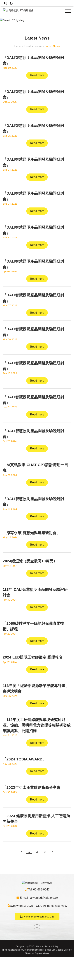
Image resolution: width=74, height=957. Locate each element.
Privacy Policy (51, 946)
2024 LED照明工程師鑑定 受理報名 (33, 657)
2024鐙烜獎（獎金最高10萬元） (30, 561)
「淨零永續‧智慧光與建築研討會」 (31, 533)
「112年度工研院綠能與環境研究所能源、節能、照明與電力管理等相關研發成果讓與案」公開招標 (37, 725)
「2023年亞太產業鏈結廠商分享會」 (33, 787)
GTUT (31, 946)
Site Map (39, 946)
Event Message (33, 46)
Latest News (52, 46)
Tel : (30, 889)
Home (18, 46)
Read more (37, 75)
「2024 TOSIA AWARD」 (24, 759)
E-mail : (24, 897)
